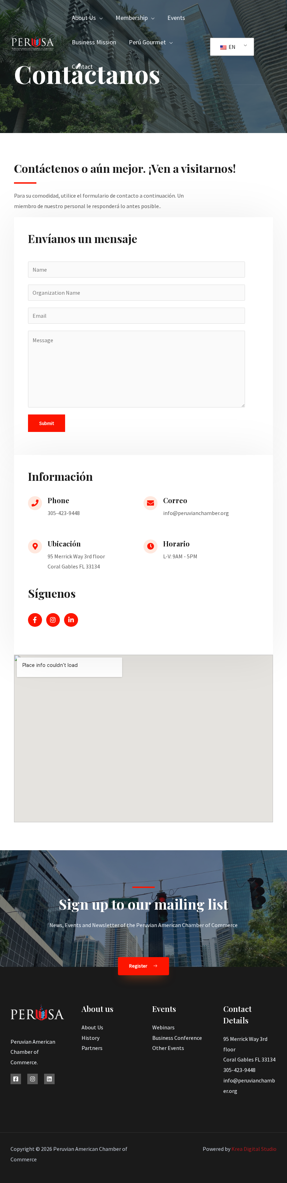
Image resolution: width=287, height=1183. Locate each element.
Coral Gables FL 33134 (249, 1059)
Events (176, 18)
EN (231, 46)
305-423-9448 (239, 1069)
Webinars (163, 1027)
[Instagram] (32, 1079)
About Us (84, 18)
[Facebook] (15, 1079)
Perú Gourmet (147, 42)
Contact (82, 67)
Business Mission (94, 42)
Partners (92, 1047)
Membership (131, 18)
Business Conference (177, 1037)
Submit (46, 423)
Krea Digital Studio (253, 1148)
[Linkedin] (49, 1079)
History (90, 1037)
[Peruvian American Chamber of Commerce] (32, 41)
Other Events (168, 1047)
